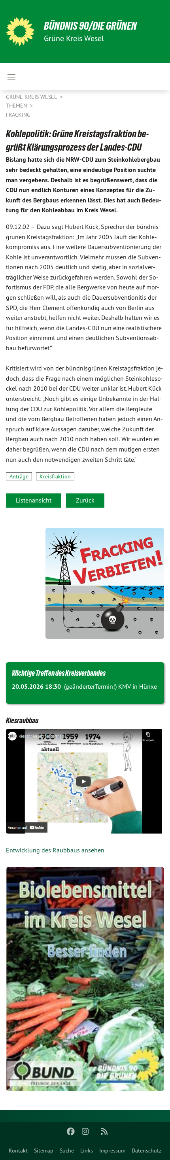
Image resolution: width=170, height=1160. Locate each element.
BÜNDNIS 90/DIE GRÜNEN (90, 26)
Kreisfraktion (55, 476)
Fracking (18, 114)
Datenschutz (146, 1150)
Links (86, 1150)
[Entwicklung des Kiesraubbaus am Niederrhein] (85, 781)
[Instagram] (85, 1131)
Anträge (18, 476)
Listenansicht (33, 500)
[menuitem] (18, 1150)
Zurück (85, 500)
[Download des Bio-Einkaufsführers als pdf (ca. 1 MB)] (85, 978)
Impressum (112, 1150)
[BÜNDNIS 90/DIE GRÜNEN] (20, 31)
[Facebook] (71, 1131)
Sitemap (43, 1150)
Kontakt (18, 1150)
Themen (17, 105)
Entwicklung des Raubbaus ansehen (55, 850)
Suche (67, 1150)
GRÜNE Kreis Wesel (32, 96)
